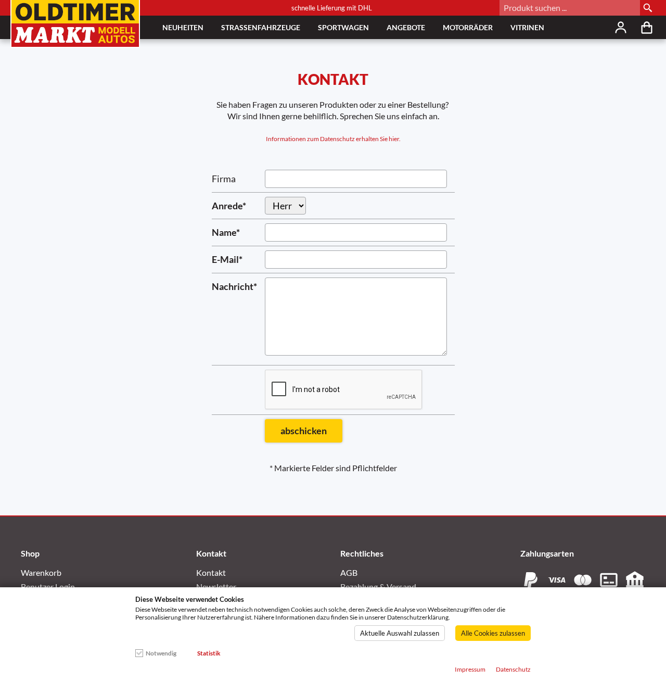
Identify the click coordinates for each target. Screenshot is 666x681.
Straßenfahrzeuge (260, 27)
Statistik (209, 653)
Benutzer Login (48, 586)
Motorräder (468, 27)
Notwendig (161, 653)
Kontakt (211, 572)
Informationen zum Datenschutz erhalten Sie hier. (333, 139)
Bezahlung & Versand (378, 586)
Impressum (470, 669)
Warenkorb (41, 572)
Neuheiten (182, 27)
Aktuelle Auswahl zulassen (399, 633)
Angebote (406, 27)
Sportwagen (343, 27)
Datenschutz (513, 669)
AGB (348, 572)
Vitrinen (527, 27)
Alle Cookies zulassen (493, 633)
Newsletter (216, 586)
